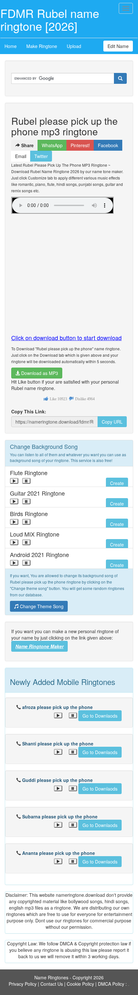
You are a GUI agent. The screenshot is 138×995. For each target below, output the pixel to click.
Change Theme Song (41, 606)
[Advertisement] (69, 271)
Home (10, 46)
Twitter (41, 156)
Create (117, 483)
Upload (74, 46)
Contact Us (51, 984)
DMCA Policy (111, 984)
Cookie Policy (80, 984)
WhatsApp (52, 145)
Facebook (108, 145)
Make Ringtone (41, 46)
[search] (120, 78)
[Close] (14, 481)
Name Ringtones (51, 977)
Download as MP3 (39, 373)
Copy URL (112, 421)
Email (20, 156)
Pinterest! (80, 145)
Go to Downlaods (99, 715)
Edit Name (118, 46)
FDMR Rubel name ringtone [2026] (49, 19)
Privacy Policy (23, 984)
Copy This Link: (28, 411)
